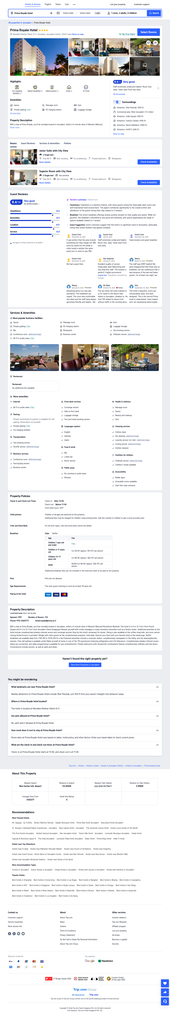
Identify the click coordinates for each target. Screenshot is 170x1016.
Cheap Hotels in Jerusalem (65, 870)
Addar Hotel (136, 833)
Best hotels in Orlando (105, 891)
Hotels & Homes (33, 4)
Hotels (81, 766)
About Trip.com (66, 918)
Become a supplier (119, 939)
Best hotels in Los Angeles (46, 896)
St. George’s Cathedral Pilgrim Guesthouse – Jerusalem (34, 828)
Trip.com (72, 766)
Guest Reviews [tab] (28, 143)
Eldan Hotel (90, 839)
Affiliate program (119, 926)
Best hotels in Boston (85, 891)
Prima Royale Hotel (24, 30)
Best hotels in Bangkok (88, 880)
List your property (119, 931)
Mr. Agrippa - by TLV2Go (22, 823)
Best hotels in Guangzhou (130, 880)
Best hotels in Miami (20, 891)
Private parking (19, 326)
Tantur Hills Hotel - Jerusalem (91, 833)
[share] (165, 992)
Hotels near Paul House (95, 854)
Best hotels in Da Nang (68, 896)
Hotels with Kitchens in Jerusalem (120, 870)
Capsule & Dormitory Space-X (24, 839)
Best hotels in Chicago (104, 885)
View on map (118, 134)
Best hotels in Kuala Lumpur (63, 885)
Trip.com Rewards (119, 922)
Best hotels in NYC (19, 885)
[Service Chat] (165, 1001)
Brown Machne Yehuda (43, 823)
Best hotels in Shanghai (21, 880)
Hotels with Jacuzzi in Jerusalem (91, 870)
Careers (63, 926)
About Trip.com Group (69, 944)
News (62, 922)
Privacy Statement (67, 935)
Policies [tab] (67, 143)
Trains (58, 4)
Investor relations (119, 918)
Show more (15, 127)
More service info (15, 926)
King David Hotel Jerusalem (112, 823)
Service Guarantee (15, 922)
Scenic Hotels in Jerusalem (42, 870)
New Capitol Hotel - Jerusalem (71, 828)
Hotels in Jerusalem (134, 766)
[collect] (165, 983)
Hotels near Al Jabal (20, 849)
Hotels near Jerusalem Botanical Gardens (28, 859)
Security (115, 944)
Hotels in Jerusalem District (112, 766)
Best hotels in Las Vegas (67, 880)
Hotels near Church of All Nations (77, 849)
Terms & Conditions (68, 931)
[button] (74, 4)
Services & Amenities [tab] (49, 143)
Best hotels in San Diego (126, 885)
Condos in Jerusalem (20, 870)
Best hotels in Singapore (39, 885)
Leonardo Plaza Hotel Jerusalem (70, 839)
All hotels (116, 935)
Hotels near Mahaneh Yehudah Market (46, 849)
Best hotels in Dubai (85, 885)
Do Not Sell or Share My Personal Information (78, 939)
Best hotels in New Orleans (42, 891)
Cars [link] (67, 4)
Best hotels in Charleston (22, 896)
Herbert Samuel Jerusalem (47, 833)
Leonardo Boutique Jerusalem (117, 833)
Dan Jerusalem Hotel (68, 833)
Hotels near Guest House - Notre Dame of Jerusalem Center (36, 854)
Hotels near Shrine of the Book (60, 859)
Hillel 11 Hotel (119, 839)
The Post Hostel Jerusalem (23, 833)
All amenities (15, 113)
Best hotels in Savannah (126, 891)
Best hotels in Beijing (108, 880)
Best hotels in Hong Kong (44, 880)
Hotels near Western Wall (117, 854)
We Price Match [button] (128, 34)
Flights (48, 4)
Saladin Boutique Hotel (64, 823)
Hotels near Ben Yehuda (73, 854)
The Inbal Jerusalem (46, 839)
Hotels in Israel (92, 766)
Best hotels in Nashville (64, 891)
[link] (117, 4)
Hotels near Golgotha (102, 849)
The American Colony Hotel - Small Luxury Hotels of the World (112, 828)
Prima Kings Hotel (104, 839)
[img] (39, 57)
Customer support (15, 918)
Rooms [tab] (13, 143)
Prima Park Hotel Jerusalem (87, 823)
